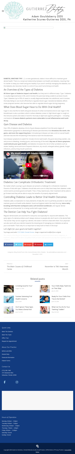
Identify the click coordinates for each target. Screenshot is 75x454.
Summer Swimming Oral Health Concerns (24, 297)
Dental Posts (20, 252)
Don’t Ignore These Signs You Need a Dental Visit (24, 308)
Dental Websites (28, 450)
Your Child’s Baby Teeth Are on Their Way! (61, 287)
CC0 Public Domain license (25, 232)
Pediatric (43, 252)
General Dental (32, 252)
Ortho (38, 252)
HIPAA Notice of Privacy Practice (54, 450)
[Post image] (9, 288)
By (56, 252)
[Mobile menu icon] (3, 11)
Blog (15, 252)
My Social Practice (40, 450)
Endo (26, 252)
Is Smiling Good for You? (24, 286)
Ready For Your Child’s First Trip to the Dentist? (61, 297)
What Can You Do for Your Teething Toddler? (61, 308)
